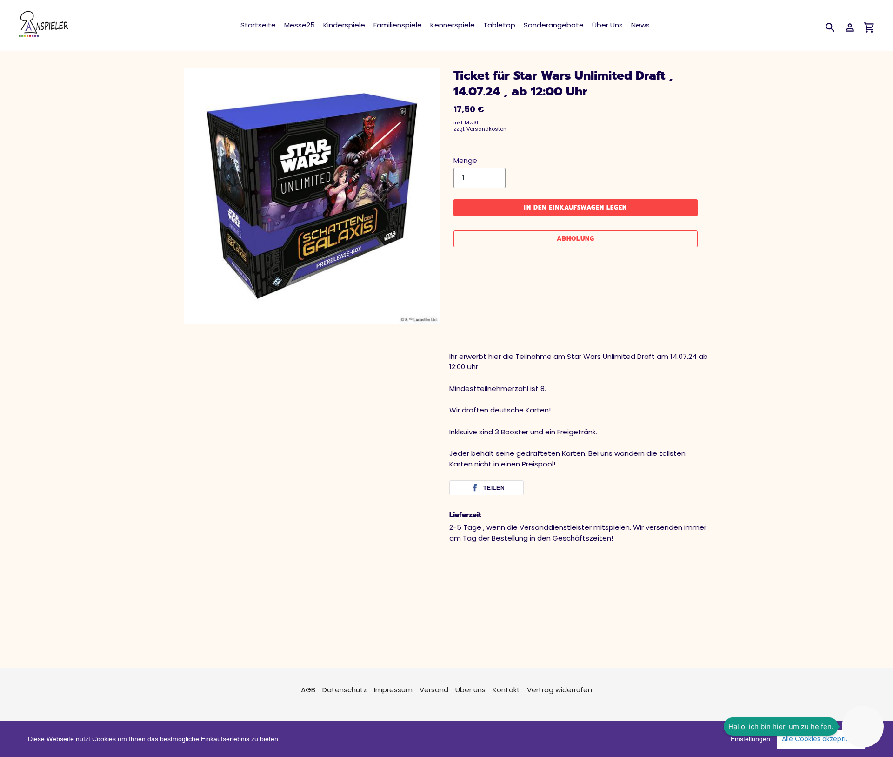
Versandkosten (486, 129)
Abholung (575, 238)
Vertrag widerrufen (559, 690)
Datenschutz (344, 690)
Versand (434, 690)
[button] (486, 488)
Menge (465, 160)
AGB (308, 690)
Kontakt (506, 690)
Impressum (393, 690)
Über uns (470, 690)
